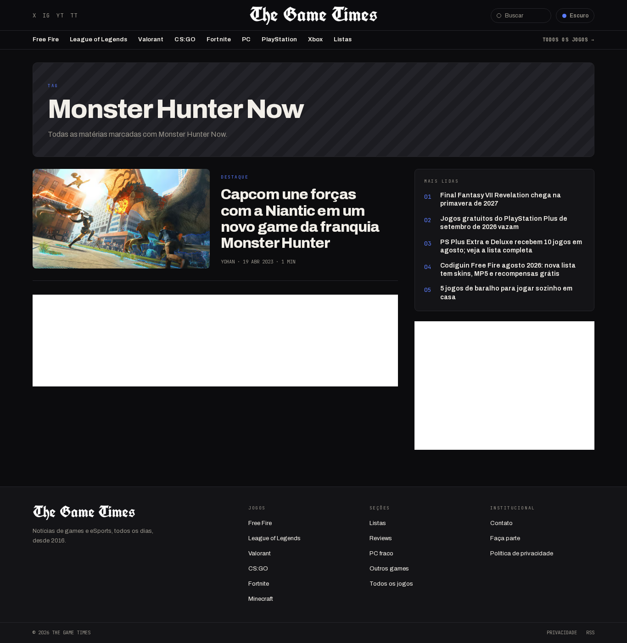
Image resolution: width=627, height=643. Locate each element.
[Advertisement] (215, 340)
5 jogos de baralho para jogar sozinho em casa (506, 292)
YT (60, 15)
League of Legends (98, 39)
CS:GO (185, 39)
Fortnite (219, 39)
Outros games (389, 568)
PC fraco (381, 553)
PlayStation (279, 39)
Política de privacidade (521, 553)
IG (46, 15)
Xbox (315, 39)
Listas (343, 39)
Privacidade (562, 632)
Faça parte (505, 538)
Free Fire (46, 39)
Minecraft (260, 599)
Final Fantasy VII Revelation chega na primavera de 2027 (500, 199)
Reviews (380, 538)
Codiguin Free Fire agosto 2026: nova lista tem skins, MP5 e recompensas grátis (508, 269)
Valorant (150, 39)
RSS (590, 632)
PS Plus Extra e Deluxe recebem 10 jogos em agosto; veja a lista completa (511, 246)
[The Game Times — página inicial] (313, 15)
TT (74, 15)
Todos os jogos (391, 584)
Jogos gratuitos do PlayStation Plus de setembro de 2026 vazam (503, 222)
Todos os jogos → (568, 39)
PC (246, 39)
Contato (501, 523)
